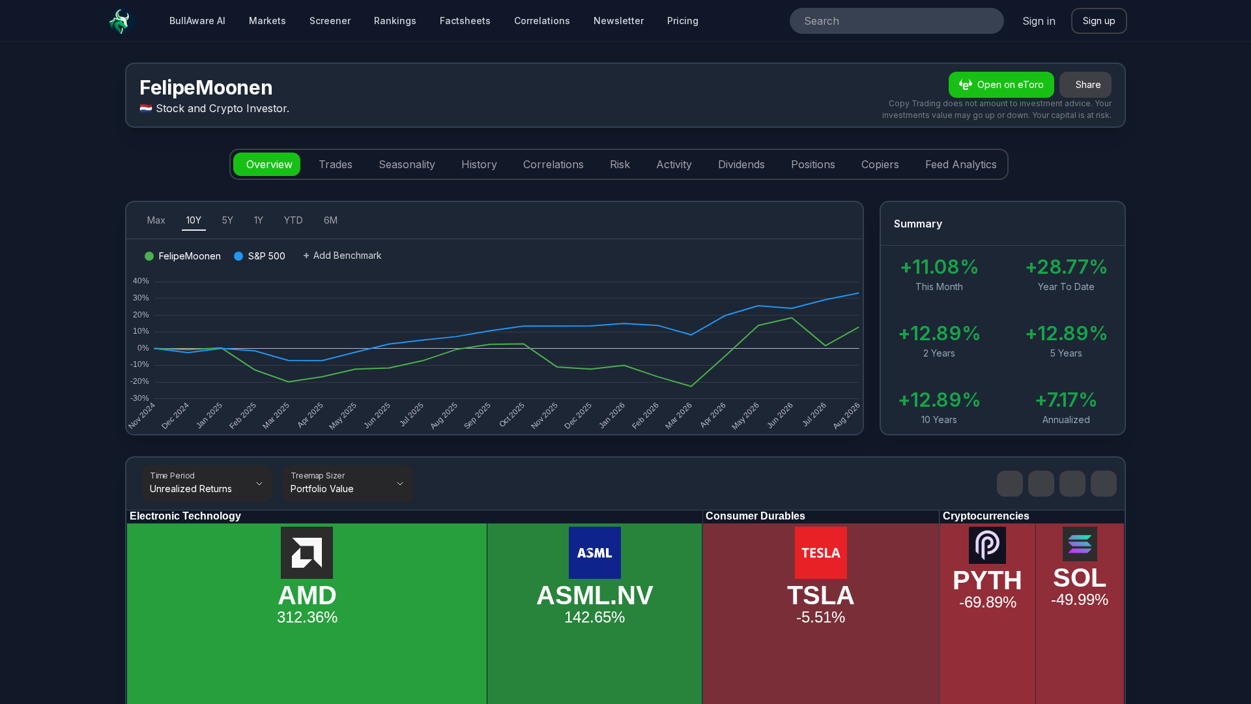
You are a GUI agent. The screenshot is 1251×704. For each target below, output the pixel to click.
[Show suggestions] (988, 20)
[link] (1104, 484)
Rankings (395, 20)
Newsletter (619, 20)
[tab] (266, 164)
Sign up (1099, 20)
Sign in (1039, 20)
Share (1088, 84)
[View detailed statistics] (1101, 224)
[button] (1072, 484)
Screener (330, 20)
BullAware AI (197, 20)
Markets (267, 20)
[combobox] (878, 21)
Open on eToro (1010, 84)
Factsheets (465, 20)
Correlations (542, 20)
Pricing (682, 20)
